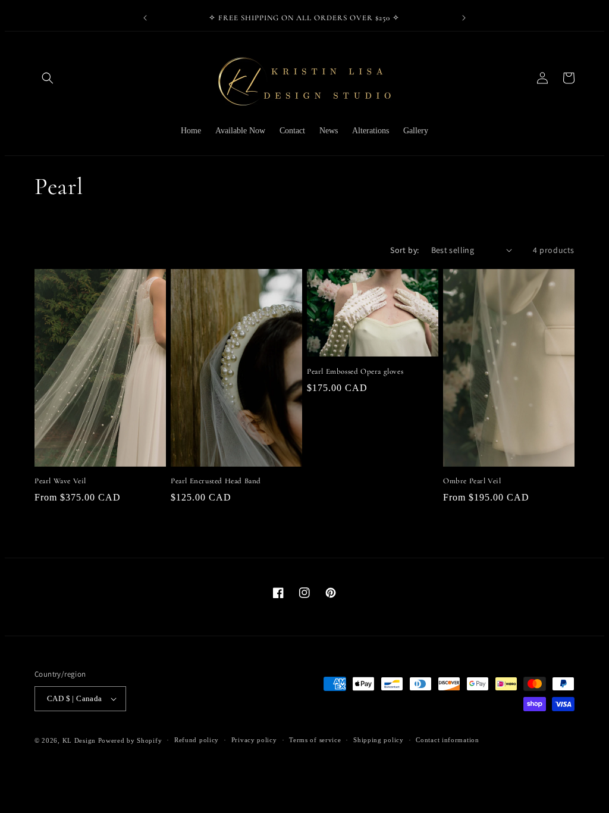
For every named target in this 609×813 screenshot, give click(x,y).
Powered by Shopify (130, 740)
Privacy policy (254, 739)
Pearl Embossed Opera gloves (355, 371)
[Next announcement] (464, 18)
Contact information (447, 739)
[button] (47, 78)
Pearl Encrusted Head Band (216, 481)
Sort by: (404, 250)
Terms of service (315, 739)
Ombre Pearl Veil (472, 481)
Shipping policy (378, 739)
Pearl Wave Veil (60, 481)
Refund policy (196, 739)
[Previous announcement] (145, 18)
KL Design (79, 740)
